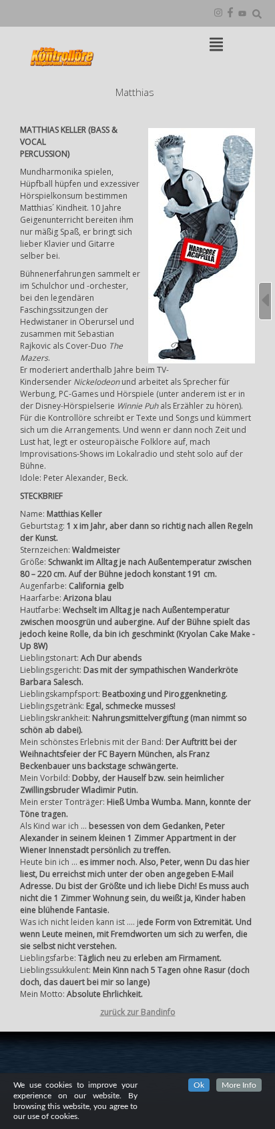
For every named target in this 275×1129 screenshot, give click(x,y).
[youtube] (242, 13)
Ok (199, 1085)
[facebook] (230, 13)
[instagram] (218, 13)
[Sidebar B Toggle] (265, 301)
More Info (239, 1085)
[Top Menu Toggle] (216, 45)
